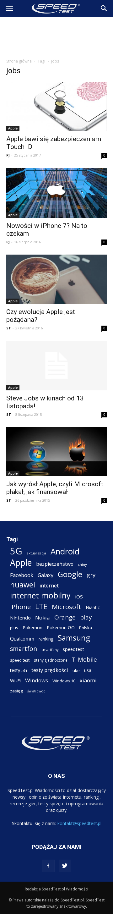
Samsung (74, 637)
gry (91, 574)
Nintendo (20, 617)
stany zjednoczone (50, 660)
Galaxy (45, 575)
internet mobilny (40, 595)
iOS (79, 596)
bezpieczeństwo (54, 564)
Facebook (21, 575)
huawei (22, 584)
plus (14, 627)
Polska (85, 627)
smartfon (23, 648)
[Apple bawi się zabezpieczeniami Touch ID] (56, 106)
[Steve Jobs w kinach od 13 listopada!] (56, 365)
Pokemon (32, 627)
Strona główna (19, 61)
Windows (36, 680)
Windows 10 (63, 681)
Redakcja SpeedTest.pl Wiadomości (56, 889)
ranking (46, 639)
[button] (104, 8)
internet (49, 585)
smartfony (49, 649)
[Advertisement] (56, 36)
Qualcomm (22, 639)
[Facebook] (48, 866)
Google (70, 574)
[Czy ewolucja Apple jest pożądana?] (56, 279)
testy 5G (18, 670)
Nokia (42, 617)
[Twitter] (65, 866)
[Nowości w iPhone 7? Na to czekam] (56, 193)
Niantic (93, 607)
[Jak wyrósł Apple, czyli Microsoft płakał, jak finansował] (56, 451)
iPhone (20, 606)
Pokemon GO (61, 627)
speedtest (73, 649)
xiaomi (88, 680)
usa (87, 670)
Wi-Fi (15, 680)
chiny (82, 564)
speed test (20, 660)
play (86, 617)
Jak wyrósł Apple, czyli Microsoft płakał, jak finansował (54, 488)
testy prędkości (49, 670)
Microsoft (66, 606)
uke (76, 670)
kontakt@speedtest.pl (79, 823)
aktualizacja (36, 553)
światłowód (36, 691)
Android (65, 551)
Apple (13, 128)
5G (16, 551)
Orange (65, 617)
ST (8, 328)
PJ (8, 155)
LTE (41, 606)
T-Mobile (84, 659)
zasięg (16, 691)
